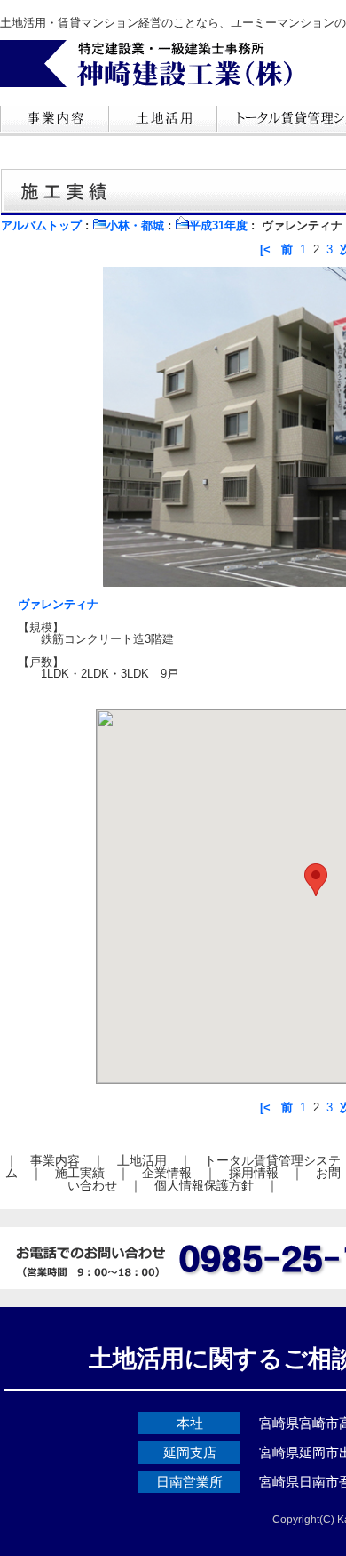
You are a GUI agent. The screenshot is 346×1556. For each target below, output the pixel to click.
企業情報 (167, 1173)
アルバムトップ (41, 225)
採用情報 (254, 1173)
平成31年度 (218, 225)
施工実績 (80, 1173)
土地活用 (142, 1160)
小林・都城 (135, 225)
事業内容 (55, 1160)
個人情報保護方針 (204, 1185)
